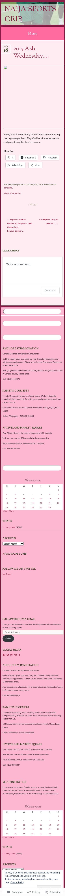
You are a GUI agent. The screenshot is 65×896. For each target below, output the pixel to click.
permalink (8, 188)
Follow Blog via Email (19, 619)
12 (32, 499)
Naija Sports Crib (30, 14)
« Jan (5, 511)
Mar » (11, 511)
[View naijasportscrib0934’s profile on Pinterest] (15, 655)
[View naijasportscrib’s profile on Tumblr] (19, 655)
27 (41, 507)
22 (58, 503)
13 (41, 499)
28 (50, 507)
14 (50, 499)
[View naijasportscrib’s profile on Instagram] (11, 655)
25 (24, 507)
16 (7, 503)
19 (32, 503)
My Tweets (7, 574)
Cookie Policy (17, 882)
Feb (6, 47)
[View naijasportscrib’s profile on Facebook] (4, 655)
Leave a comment (12, 193)
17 (15, 503)
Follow (8, 638)
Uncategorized (9, 527)
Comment (50, 290)
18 (24, 503)
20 (41, 503)
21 (50, 503)
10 (15, 499)
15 (58, 499)
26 (32, 507)
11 (24, 499)
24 (15, 507)
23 (7, 507)
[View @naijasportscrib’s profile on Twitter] (7, 655)
